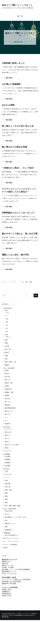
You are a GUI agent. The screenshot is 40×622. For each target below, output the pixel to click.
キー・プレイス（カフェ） (11, 541)
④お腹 (7, 346)
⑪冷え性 (7, 398)
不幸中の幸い (9, 511)
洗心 (6, 520)
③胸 (6, 343)
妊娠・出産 (8, 490)
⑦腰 (6, 355)
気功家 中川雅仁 (8, 567)
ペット (7, 477)
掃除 (6, 496)
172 (22, 282)
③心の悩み (6, 427)
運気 (6, 526)
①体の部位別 (7, 308)
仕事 (6, 480)
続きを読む (9, 78)
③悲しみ (7, 435)
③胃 (6, 340)
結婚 (6, 502)
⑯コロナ (7, 414)
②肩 (6, 334)
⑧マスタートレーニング (10, 538)
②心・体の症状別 (8, 368)
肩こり (8, 336)
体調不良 (7, 423)
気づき (7, 514)
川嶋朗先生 (6, 591)
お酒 (6, 471)
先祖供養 (7, 483)
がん (6, 420)
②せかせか (8, 432)
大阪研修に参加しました (13, 63)
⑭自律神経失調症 (10, 408)
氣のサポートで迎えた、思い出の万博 (19, 233)
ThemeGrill (18, 615)
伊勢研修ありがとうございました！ (19, 212)
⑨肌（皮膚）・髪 (10, 362)
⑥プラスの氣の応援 (9, 509)
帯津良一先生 (6, 589)
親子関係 (7, 466)
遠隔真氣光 (8, 530)
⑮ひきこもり (9, 411)
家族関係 (7, 462)
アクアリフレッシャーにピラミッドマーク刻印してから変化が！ (19, 190)
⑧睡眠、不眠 (9, 392)
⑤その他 (6, 469)
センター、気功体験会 (10, 544)
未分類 (5, 547)
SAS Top (5, 563)
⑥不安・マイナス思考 (11, 445)
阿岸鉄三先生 (6, 595)
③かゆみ (7, 376)
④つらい (7, 438)
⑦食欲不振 (8, 389)
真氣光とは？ (6, 561)
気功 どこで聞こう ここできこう (17, 5)
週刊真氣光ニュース (9, 571)
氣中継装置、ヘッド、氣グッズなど (16, 517)
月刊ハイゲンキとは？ (9, 573)
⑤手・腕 (7, 349)
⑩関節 (7, 365)
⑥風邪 (7, 386)
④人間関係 (6, 454)
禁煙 (6, 499)
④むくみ (7, 380)
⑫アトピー (8, 402)
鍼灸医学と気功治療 (9, 583)
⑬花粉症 (7, 405)
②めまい (7, 373)
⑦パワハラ (8, 451)
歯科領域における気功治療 (11, 581)
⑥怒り (7, 448)
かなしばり (8, 474)
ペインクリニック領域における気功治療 (16, 579)
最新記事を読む (18, 42)
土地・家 (7, 486)
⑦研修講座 (6, 533)
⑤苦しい (7, 441)
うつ (6, 417)
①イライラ (8, 429)
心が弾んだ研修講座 (11, 84)
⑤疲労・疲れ (9, 383)
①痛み (7, 370)
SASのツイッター (8, 565)
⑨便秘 (7, 395)
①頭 (6, 310)
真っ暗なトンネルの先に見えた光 (17, 126)
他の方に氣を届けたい (11, 535)
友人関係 (7, 456)
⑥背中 (7, 352)
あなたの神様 (8, 105)
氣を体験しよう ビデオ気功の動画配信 (16, 569)
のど (7, 312)
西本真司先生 (6, 593)
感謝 (6, 493)
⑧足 (6, 358)
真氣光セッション (10, 523)
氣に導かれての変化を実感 (14, 147)
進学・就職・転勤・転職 (12, 505)
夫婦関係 (7, 459)
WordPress (5, 617)
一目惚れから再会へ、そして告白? (18, 168)
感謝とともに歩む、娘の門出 (15, 254)
